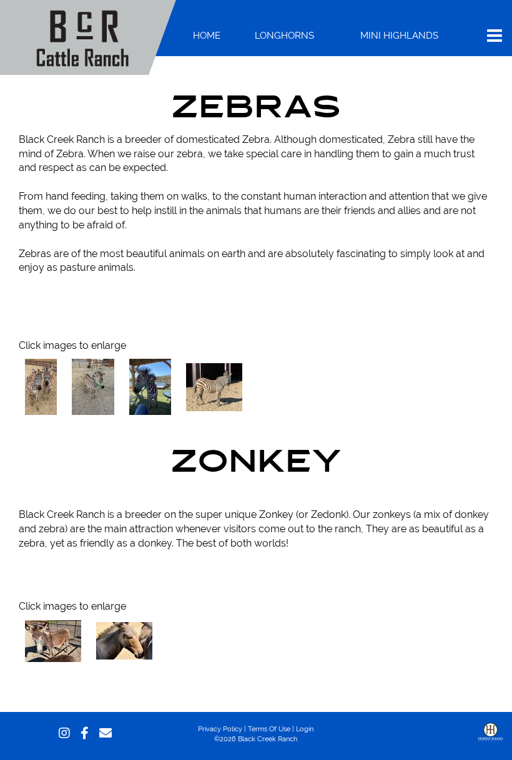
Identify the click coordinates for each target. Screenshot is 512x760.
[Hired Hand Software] (490, 741)
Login (304, 729)
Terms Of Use (269, 729)
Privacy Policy (220, 729)
